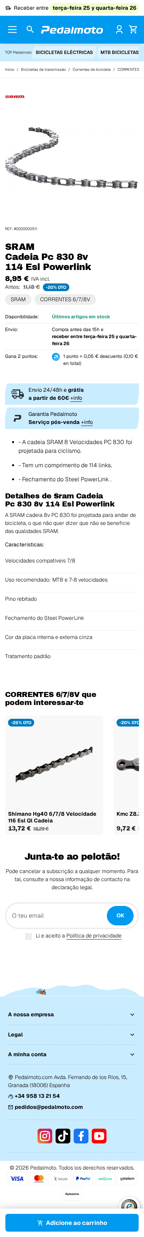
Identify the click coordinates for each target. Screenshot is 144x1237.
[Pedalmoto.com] (72, 30)
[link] (119, 29)
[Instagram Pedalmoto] (45, 1136)
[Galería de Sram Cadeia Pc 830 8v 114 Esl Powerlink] (72, 158)
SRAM (18, 299)
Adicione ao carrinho (76, 1223)
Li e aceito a (79, 935)
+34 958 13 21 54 (37, 1095)
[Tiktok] (63, 1136)
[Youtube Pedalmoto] (99, 1136)
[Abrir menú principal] (12, 29)
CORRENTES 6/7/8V (65, 299)
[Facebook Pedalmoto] (81, 1136)
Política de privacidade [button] (94, 935)
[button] (30, 29)
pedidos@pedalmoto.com (49, 1107)
